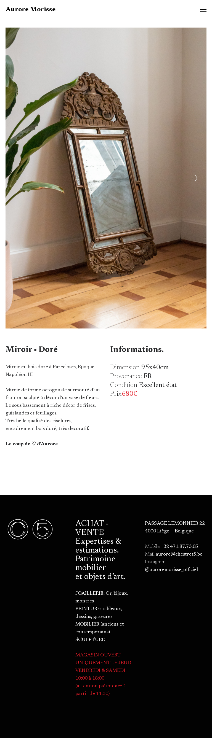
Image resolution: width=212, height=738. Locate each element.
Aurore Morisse (30, 9)
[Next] (196, 178)
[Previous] (16, 178)
